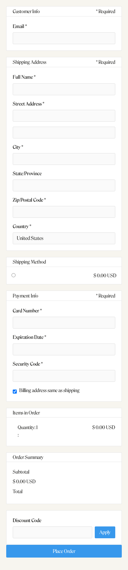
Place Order (64, 551)
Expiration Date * (29, 337)
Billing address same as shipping (49, 390)
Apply (105, 532)
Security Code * (28, 364)
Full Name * (24, 77)
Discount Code (27, 520)
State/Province (27, 173)
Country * (22, 226)
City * (18, 147)
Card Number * (27, 311)
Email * (20, 26)
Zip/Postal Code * (29, 200)
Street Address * (28, 104)
